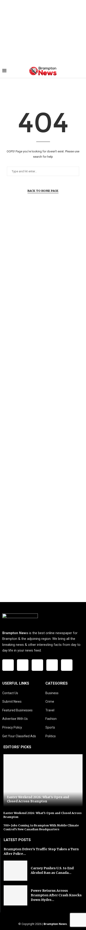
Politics (50, 736)
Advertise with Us (15, 719)
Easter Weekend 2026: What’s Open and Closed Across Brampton (38, 799)
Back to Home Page (43, 191)
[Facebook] (8, 665)
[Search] (81, 71)
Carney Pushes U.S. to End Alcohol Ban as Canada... (52, 870)
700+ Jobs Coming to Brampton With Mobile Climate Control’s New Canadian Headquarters (41, 827)
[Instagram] (37, 665)
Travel (49, 710)
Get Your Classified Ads (19, 736)
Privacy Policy (12, 727)
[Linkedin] (52, 665)
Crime (49, 701)
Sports (50, 727)
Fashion (51, 719)
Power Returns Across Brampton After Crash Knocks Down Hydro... (56, 895)
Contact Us (10, 693)
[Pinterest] (66, 665)
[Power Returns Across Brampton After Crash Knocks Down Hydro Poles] (15, 895)
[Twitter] (22, 665)
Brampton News (55, 924)
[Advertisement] (43, 32)
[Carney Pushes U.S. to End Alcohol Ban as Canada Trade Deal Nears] (15, 871)
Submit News (12, 701)
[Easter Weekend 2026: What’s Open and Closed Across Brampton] (43, 780)
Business (51, 693)
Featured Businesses (17, 710)
